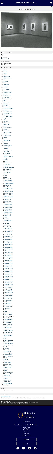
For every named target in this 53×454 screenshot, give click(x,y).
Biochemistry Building (8, 156)
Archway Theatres (8, 150)
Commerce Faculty (8, 169)
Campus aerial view (8, 162)
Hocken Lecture (7, 215)
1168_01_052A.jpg (8, 289)
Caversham (6, 83)
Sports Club (6, 361)
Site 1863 (6, 359)
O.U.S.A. (5, 338)
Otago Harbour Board (8, 116)
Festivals (5, 94)
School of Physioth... (8, 354)
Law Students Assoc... (8, 220)
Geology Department (8, 190)
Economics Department (9, 182)
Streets (5, 137)
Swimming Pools (7, 140)
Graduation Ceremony (8, 202)
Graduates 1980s (7, 201)
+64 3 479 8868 (26, 433)
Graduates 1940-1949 (8, 198)
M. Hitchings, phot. (5, 58)
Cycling (5, 175)
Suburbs (5, 138)
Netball (5, 337)
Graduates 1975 (7, 199)
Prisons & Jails (7, 124)
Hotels (5, 100)
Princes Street (7, 122)
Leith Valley (6, 103)
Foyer (6, 311)
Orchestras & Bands (8, 113)
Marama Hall (6, 329)
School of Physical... (8, 353)
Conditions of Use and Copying (6, 396)
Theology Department (8, 372)
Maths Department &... (8, 330)
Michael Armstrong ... (9, 249)
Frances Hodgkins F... (9, 260)
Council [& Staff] (7, 172)
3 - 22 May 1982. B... (8, 293)
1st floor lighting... (8, 301)
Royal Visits (6, 348)
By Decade (6, 81)
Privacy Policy (3, 401)
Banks (5, 75)
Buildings (6, 159)
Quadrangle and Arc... (8, 345)
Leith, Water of (7, 105)
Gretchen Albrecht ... (9, 238)
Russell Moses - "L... (9, 313)
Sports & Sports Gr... (8, 132)
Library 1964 (6, 223)
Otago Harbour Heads (8, 118)
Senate (5, 357)
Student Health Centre (8, 365)
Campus (6, 161)
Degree (5, 177)
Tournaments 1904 (8, 373)
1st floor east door (8, 300)
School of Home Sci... (8, 349)
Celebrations (6, 84)
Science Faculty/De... (8, 356)
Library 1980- (6, 225)
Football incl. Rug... (8, 186)
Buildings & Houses (7, 78)
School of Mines (7, 351)
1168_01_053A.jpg (8, 290)
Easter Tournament (8, 180)
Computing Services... (8, 170)
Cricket (5, 174)
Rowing (5, 346)
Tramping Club (7, 375)
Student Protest (7, 367)
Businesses (6, 79)
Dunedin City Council (8, 91)
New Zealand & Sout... (8, 111)
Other (5, 119)
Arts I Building (7, 153)
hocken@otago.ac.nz (26, 435)
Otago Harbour (7, 114)
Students (6, 369)
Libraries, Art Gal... (7, 106)
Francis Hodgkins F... (8, 188)
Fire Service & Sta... (8, 95)
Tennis (5, 370)
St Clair (5, 134)
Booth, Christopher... (9, 254)
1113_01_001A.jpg (7, 380)
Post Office (6, 121)
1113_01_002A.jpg (7, 381)
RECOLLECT (3, 403)
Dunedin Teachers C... (8, 92)
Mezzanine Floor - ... (9, 305)
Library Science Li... (8, 327)
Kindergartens (6, 102)
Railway (5, 126)
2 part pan (6, 378)
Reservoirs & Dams (7, 127)
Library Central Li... (8, 226)
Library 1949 (6, 222)
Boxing (5, 158)
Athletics (6, 154)
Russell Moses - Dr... (9, 252)
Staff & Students (7, 362)
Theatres (5, 142)
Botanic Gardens (7, 76)
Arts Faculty (6, 151)
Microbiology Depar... (8, 335)
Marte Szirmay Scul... (9, 262)
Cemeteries (6, 86)
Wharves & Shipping (8, 383)
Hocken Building (7, 214)
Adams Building (7, 146)
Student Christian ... (8, 364)
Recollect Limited (15, 403)
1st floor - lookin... (8, 297)
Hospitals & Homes (7, 98)
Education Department (8, 183)
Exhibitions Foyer (8, 309)
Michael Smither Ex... (9, 234)
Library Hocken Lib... (8, 228)
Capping (6, 166)
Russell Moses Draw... (9, 292)
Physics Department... (8, 340)
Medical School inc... (8, 332)
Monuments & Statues (8, 108)
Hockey (5, 217)
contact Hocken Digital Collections (23, 402)
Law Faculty (6, 218)
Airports (5, 71)
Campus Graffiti (7, 164)
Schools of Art (6, 130)
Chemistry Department (9, 167)
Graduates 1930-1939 (8, 196)
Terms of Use (8, 401)
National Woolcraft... (9, 239)
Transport (6, 143)
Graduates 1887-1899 (8, 191)
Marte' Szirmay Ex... (8, 317)
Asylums (5, 73)
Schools (5, 129)
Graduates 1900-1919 (8, 193)
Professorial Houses (8, 343)
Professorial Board (8, 341)
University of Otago (8, 145)
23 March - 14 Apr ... (8, 287)
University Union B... (8, 377)
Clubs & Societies (7, 89)
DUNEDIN (4, 70)
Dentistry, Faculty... (8, 178)
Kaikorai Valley (6, 385)
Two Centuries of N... (9, 298)
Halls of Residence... (8, 204)
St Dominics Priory (7, 135)
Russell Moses (7, 308)
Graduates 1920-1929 (8, 194)
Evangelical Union (7, 185)
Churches (5, 87)
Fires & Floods (6, 97)
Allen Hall (6, 148)
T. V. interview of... (8, 250)
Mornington (6, 110)
